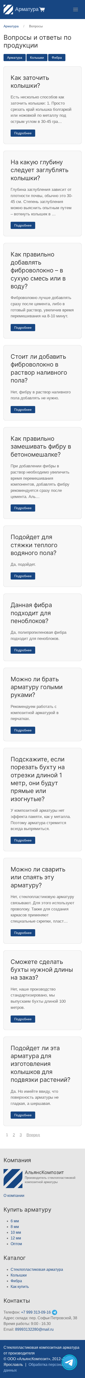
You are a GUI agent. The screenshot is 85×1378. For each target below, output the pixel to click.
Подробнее (23, 133)
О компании (14, 1196)
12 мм (16, 1238)
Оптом (16, 1244)
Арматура (26, 9)
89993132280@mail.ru (34, 1329)
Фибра (57, 57)
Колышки (37, 57)
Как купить (20, 1287)
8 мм (15, 1227)
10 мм (16, 1232)
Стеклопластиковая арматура (37, 1269)
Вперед (33, 1135)
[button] (41, 9)
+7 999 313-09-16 (36, 1312)
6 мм (15, 1221)
